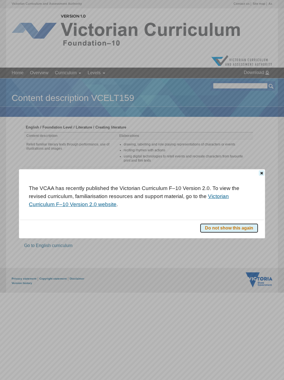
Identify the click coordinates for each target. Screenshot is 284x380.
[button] (261, 173)
